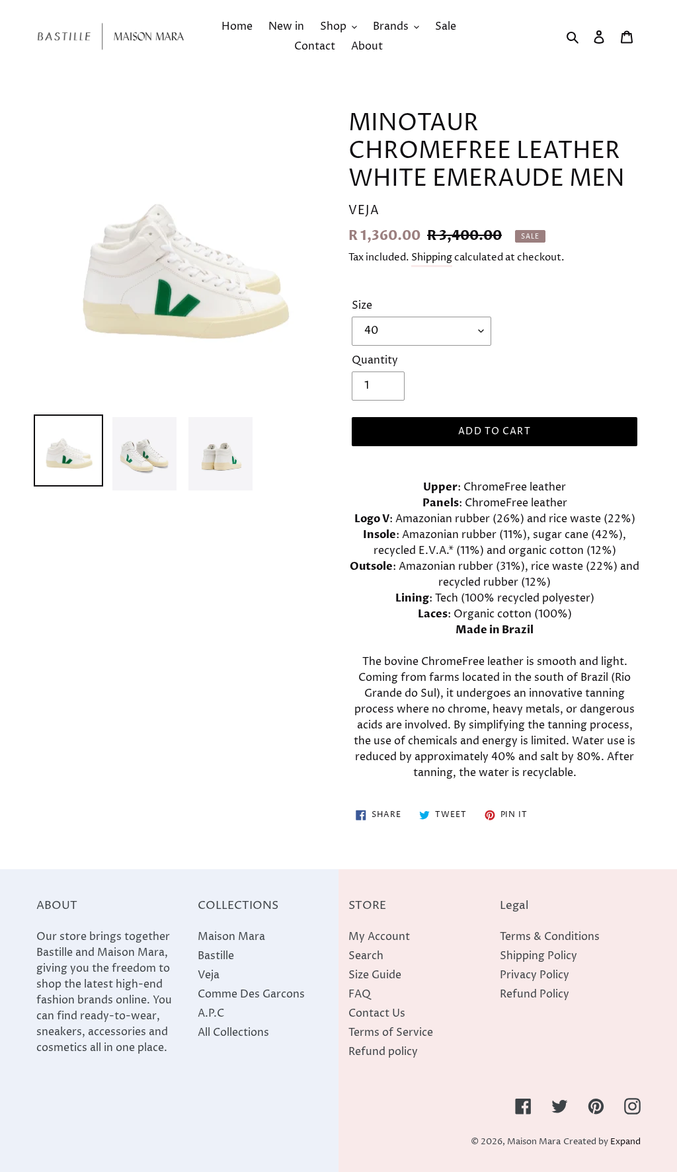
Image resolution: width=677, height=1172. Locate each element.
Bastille (216, 956)
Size (362, 305)
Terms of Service (390, 1032)
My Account (379, 936)
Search (365, 956)
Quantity (375, 360)
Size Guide (374, 975)
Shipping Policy (538, 956)
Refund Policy (534, 994)
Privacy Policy (534, 975)
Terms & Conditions (550, 936)
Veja (208, 975)
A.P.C (211, 1013)
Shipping (431, 257)
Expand (625, 1142)
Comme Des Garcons (251, 994)
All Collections (233, 1032)
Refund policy (383, 1051)
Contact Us (376, 1013)
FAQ (359, 994)
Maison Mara (231, 936)
